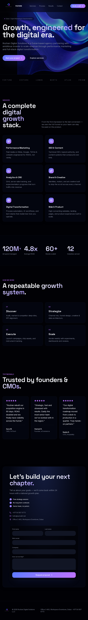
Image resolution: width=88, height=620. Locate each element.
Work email (15, 538)
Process (42, 6)
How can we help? (18, 557)
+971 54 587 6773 (19, 512)
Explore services (37, 58)
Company (15, 547)
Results (51, 6)
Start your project (13, 58)
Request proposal (43, 575)
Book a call (76, 6)
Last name (48, 529)
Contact (59, 6)
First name (15, 529)
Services (33, 6)
